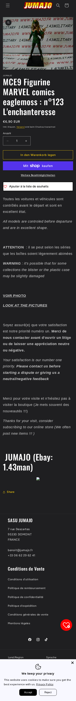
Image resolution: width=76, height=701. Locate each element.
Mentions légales (19, 623)
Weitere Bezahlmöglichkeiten (38, 175)
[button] (8, 5)
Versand (21, 127)
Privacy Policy (45, 684)
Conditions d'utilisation (23, 579)
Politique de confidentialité (25, 597)
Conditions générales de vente (28, 614)
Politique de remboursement (27, 588)
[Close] (72, 663)
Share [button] (11, 492)
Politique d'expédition (22, 605)
